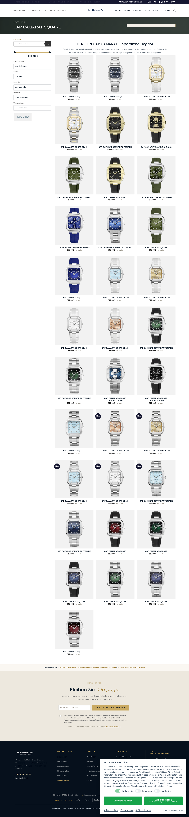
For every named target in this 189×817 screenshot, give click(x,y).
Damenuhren (19, 10)
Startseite (19, 22)
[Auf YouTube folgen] (174, 2)
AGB (64, 808)
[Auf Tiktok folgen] (164, 2)
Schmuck (137, 10)
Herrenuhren (34, 10)
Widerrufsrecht (92, 766)
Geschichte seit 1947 (124, 757)
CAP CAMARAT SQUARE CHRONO (156, 147)
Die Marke (166, 10)
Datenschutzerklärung (112, 726)
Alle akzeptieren (163, 800)
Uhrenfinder (63, 10)
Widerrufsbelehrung (76, 808)
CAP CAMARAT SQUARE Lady (156, 97)
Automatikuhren (63, 766)
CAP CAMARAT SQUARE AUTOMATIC (115, 147)
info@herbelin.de (22, 778)
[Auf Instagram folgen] (162, 2)
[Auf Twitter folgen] (167, 2)
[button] (130, 2)
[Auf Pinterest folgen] (172, 2)
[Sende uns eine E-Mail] (169, 2)
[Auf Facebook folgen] (159, 2)
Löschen (23, 117)
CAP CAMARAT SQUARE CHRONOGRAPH (115, 399)
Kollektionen (49, 10)
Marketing (166, 791)
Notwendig (127, 791)
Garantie (90, 761)
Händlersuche (152, 10)
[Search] (48, 43)
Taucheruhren (62, 776)
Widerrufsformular (93, 808)
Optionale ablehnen (123, 800)
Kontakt (89, 780)
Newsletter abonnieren (110, 708)
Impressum (56, 808)
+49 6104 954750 (23, 774)
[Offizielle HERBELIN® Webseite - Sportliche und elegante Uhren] (94, 11)
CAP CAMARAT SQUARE (74, 97)
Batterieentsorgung (94, 771)
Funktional (147, 791)
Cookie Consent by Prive (173, 810)
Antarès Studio (122, 10)
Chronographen (63, 771)
